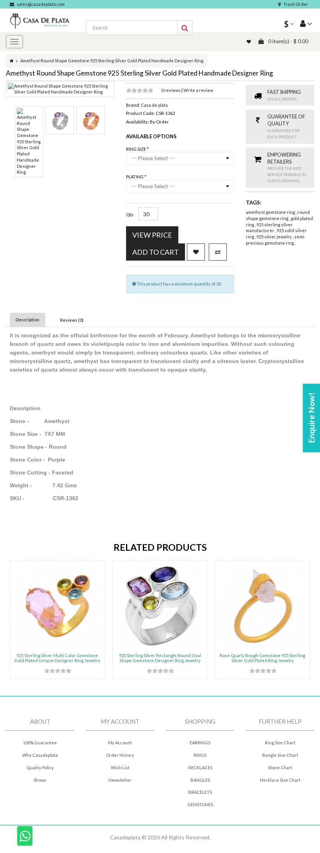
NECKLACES (200, 767)
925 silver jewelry (274, 236)
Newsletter (120, 780)
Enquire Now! (311, 418)
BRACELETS (200, 792)
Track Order (295, 4)
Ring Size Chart (280, 742)
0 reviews (171, 90)
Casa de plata (154, 105)
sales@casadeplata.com (41, 4)
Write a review (198, 90)
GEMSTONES (200, 804)
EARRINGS (200, 742)
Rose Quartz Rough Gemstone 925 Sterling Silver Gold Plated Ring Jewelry (262, 658)
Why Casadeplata (40, 755)
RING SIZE (136, 149)
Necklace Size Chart (280, 780)
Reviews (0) (72, 320)
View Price (152, 235)
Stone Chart (280, 767)
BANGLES (200, 780)
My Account (120, 742)
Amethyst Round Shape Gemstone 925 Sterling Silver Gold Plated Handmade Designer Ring (111, 60)
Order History (120, 755)
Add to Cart (155, 252)
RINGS (200, 755)
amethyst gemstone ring (271, 212)
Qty (129, 214)
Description (27, 319)
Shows (40, 780)
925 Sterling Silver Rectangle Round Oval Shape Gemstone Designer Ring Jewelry (160, 658)
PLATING (135, 176)
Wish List (120, 767)
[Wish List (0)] (249, 41)
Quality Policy (40, 767)
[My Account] (303, 23)
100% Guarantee (40, 742)
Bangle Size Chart (280, 755)
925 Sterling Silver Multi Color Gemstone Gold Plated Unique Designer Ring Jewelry (57, 658)
